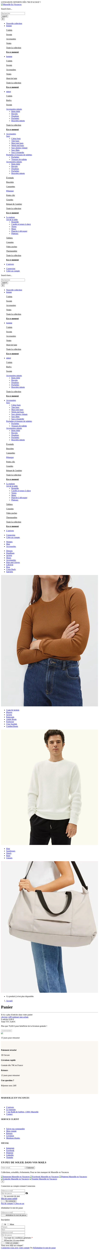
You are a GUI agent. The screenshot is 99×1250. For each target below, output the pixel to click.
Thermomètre (11, 251)
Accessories (11, 560)
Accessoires (11, 39)
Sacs (8, 136)
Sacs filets (15, 150)
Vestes (8, 43)
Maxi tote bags (17, 143)
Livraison (10, 1136)
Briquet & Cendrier (14, 204)
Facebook (10, 1150)
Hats (8, 849)
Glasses (9, 858)
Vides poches (11, 247)
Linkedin (10, 1155)
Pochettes (15, 118)
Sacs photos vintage (19, 148)
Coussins (10, 242)
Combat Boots (12, 726)
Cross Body (11, 569)
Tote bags (15, 141)
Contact (9, 1114)
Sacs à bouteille (17, 152)
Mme (12, 1224)
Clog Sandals (11, 724)
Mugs (13, 229)
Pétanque (10, 191)
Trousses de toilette (19, 159)
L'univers (10, 1107)
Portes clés (10, 195)
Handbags (10, 553)
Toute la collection (13, 48)
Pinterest (9, 1153)
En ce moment (12, 52)
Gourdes (9, 200)
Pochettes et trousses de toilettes (19, 155)
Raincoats (10, 717)
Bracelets (10, 182)
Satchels (9, 572)
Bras (8, 567)
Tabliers (9, 238)
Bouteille (15, 222)
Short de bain (11, 78)
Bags (8, 855)
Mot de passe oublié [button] (9, 1198)
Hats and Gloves (13, 562)
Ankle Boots (11, 719)
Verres (13, 226)
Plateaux (14, 233)
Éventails (10, 178)
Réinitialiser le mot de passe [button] (44, 1248)
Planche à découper (19, 231)
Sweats (9, 34)
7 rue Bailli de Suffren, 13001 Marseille (22, 1112)
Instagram (10, 1148)
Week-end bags (17, 145)
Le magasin (11, 1109)
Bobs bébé (15, 111)
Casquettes (10, 186)
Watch (8, 853)
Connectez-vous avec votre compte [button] (15, 1248)
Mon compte (11, 1131)
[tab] (9, 542)
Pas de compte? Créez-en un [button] (12, 1203)
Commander (6, 1031)
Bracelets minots (18, 121)
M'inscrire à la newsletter (14, 1240)
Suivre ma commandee (15, 1129)
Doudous (15, 116)
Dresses (9, 551)
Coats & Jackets (12, 710)
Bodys (8, 100)
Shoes (8, 558)
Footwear (10, 722)
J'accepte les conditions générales (18, 1238)
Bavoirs (14, 114)
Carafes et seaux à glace (21, 224)
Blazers (9, 712)
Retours (9, 1133)
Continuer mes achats (14, 1017)
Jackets (9, 555)
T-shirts (9, 30)
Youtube (9, 1157)
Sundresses (10, 851)
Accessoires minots (14, 109)
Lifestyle (9, 565)
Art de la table (12, 219)
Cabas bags (16, 138)
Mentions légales (13, 1138)
